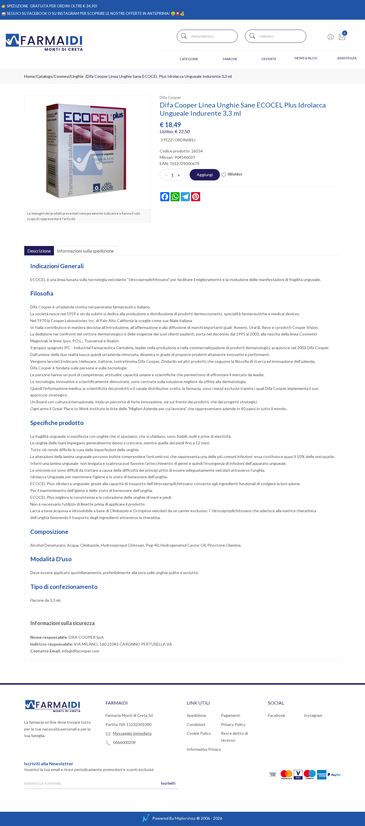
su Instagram (65, 13)
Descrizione (39, 250)
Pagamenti (230, 715)
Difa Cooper (170, 97)
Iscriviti (168, 783)
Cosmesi (61, 76)
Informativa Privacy (204, 749)
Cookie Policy (199, 733)
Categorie (189, 59)
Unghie (77, 76)
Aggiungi (205, 174)
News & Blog (306, 58)
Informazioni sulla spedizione (85, 250)
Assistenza (346, 58)
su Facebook (34, 13)
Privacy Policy (233, 724)
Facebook (276, 715)
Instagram (313, 715)
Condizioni (196, 724)
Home (29, 76)
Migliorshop (185, 818)
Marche (230, 59)
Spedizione (196, 715)
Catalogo (44, 76)
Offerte (268, 59)
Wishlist (235, 174)
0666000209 (124, 742)
